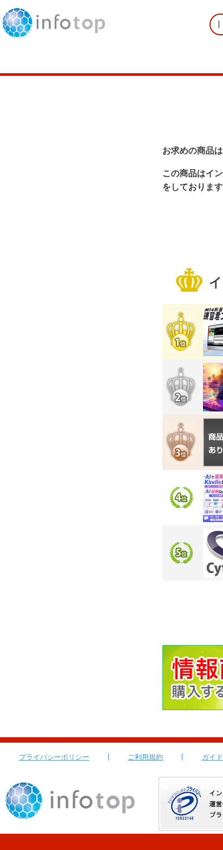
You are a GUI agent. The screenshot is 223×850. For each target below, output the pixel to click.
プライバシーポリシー (54, 757)
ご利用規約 (145, 757)
